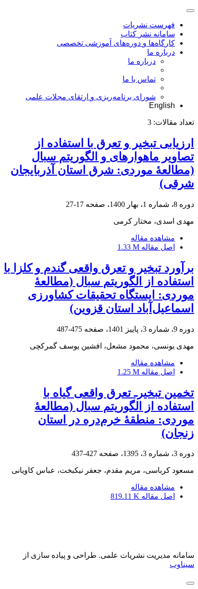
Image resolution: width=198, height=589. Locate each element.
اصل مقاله (146, 247)
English (162, 105)
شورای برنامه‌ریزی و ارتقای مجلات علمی (90, 97)
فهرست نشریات (149, 25)
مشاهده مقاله (153, 238)
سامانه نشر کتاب (148, 34)
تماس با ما (139, 79)
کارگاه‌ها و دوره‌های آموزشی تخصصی (116, 43)
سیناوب (182, 564)
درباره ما (161, 52)
